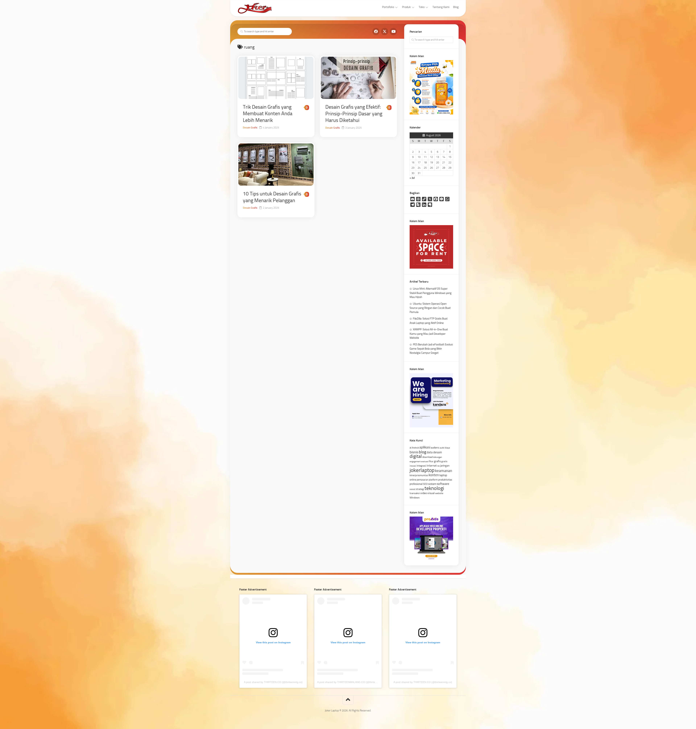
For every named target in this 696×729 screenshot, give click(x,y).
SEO (425, 484)
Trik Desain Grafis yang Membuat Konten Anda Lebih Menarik (267, 113)
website (439, 493)
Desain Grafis (250, 127)
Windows (415, 497)
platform (433, 479)
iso (438, 466)
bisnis (414, 452)
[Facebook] (376, 31)
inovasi (413, 466)
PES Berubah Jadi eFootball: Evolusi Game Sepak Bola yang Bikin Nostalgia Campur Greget (431, 348)
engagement (415, 461)
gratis (444, 461)
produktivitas (445, 479)
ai (410, 447)
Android (415, 447)
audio (442, 448)
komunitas (422, 475)
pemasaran (422, 479)
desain (437, 452)
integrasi (421, 465)
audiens (435, 447)
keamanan (443, 470)
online (413, 479)
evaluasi (424, 461)
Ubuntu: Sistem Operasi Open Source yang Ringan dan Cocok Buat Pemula (430, 308)
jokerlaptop (422, 470)
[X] (384, 31)
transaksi (415, 493)
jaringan (445, 465)
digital (416, 456)
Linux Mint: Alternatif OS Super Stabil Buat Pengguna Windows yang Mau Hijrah (430, 293)
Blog (456, 7)
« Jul (412, 177)
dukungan (437, 457)
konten (434, 475)
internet (432, 465)
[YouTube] (393, 31)
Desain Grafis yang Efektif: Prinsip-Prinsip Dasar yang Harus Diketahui (353, 113)
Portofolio (388, 7)
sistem (432, 484)
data (430, 452)
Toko (421, 7)
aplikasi (424, 447)
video (423, 493)
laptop (443, 475)
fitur (431, 461)
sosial (412, 489)
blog (422, 452)
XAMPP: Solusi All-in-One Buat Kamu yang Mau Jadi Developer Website (429, 333)
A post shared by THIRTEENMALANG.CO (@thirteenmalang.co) (354, 682)
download (427, 457)
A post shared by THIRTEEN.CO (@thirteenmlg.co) (273, 682)
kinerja (413, 475)
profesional (416, 484)
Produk (406, 7)
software (443, 484)
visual (431, 493)
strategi (420, 489)
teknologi (434, 488)
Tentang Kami (441, 7)
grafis (437, 461)
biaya (447, 447)
